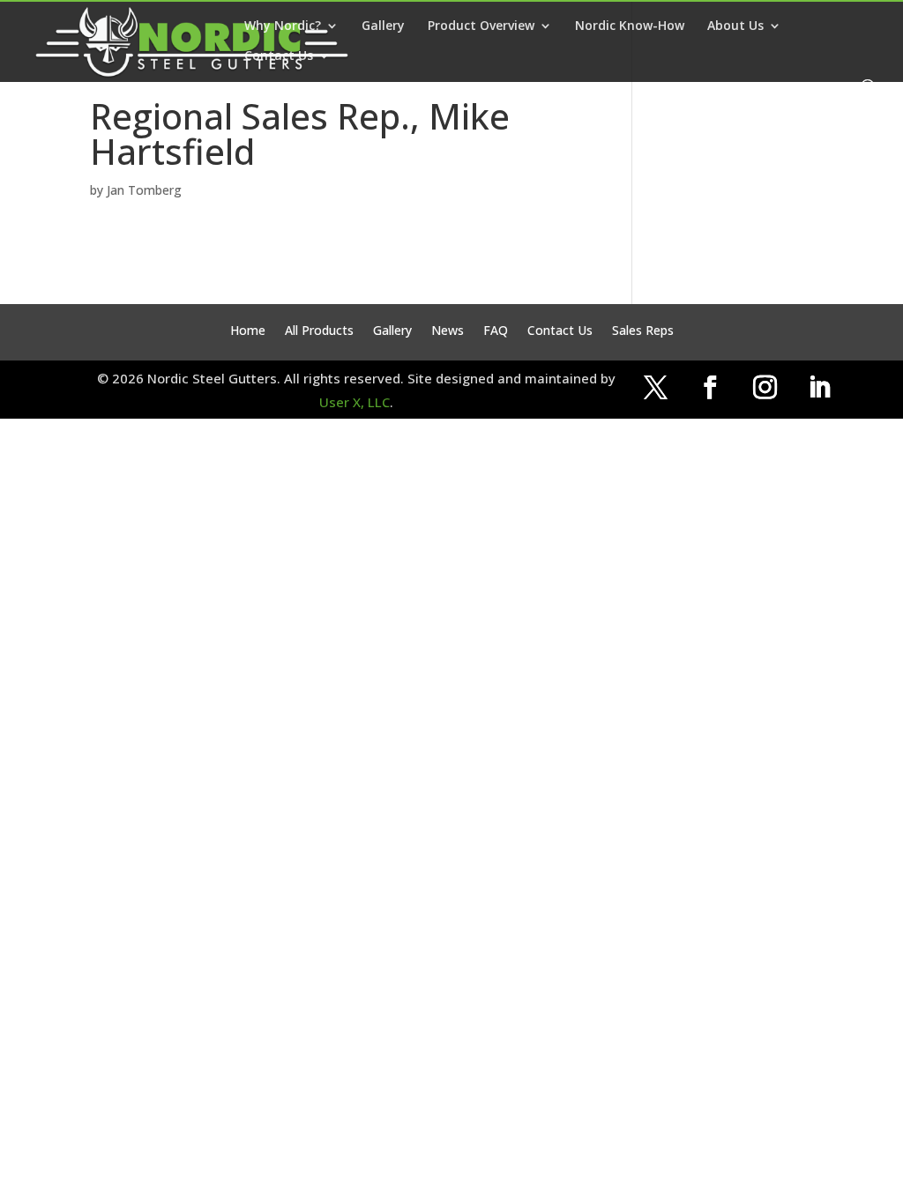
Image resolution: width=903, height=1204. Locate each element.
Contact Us (278, 56)
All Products (319, 331)
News (447, 331)
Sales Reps (643, 331)
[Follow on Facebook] (710, 388)
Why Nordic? (282, 26)
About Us (735, 26)
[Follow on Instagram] (764, 388)
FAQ (495, 331)
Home (247, 331)
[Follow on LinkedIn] (819, 388)
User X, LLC (354, 402)
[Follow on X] (655, 388)
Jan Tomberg (144, 190)
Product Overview (481, 26)
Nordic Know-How (629, 26)
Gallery (383, 26)
